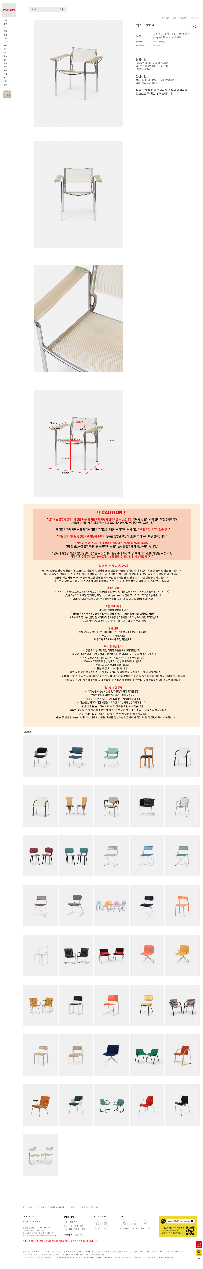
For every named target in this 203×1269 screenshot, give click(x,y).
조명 (5, 31)
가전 (5, 38)
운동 (5, 35)
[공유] (195, 26)
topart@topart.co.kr (100, 1258)
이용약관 (43, 1207)
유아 (5, 49)
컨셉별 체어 (183, 18)
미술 (5, 74)
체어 (174, 18)
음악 (5, 78)
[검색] (62, 9)
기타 (5, 81)
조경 (5, 24)
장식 (5, 56)
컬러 (5, 85)
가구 (168, 18)
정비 (5, 60)
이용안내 (72, 1207)
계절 (5, 70)
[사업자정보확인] (137, 1252)
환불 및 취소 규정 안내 (89, 1207)
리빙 (5, 53)
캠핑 (5, 45)
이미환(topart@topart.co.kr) (67, 1258)
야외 (5, 28)
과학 (5, 67)
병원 (5, 63)
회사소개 (32, 1207)
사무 (5, 42)
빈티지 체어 (194, 18)
